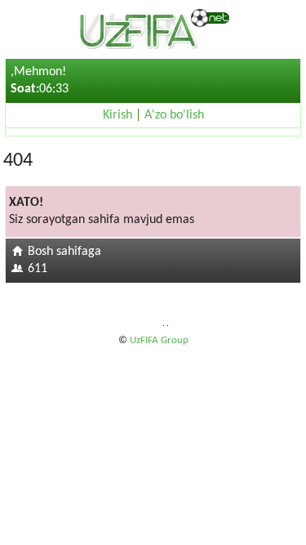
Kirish (117, 115)
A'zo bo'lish (174, 115)
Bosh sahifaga (64, 251)
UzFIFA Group (159, 340)
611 (37, 268)
